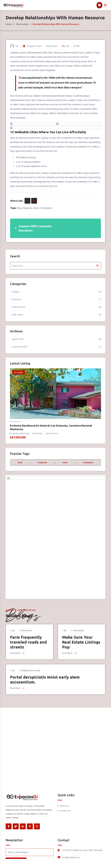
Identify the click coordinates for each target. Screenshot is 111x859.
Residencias (15, 421)
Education (56, 299)
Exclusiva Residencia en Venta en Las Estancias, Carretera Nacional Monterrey (51, 427)
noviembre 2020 (56, 346)
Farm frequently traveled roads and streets (28, 642)
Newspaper (46, 208)
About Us (64, 806)
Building (56, 291)
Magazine (28, 208)
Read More (15, 653)
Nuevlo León (52, 433)
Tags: (13, 208)
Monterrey (37, 433)
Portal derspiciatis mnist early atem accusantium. (45, 679)
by (13, 630)
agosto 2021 (56, 339)
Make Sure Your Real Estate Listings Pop (81, 642)
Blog (19, 208)
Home (9, 24)
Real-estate (22, 24)
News (36, 208)
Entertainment (56, 307)
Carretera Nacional (20, 433)
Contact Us (65, 810)
